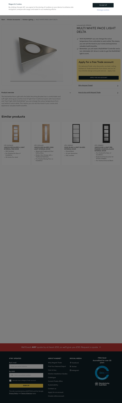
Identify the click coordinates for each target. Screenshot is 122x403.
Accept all (103, 5)
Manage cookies (103, 10)
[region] (61, 7)
